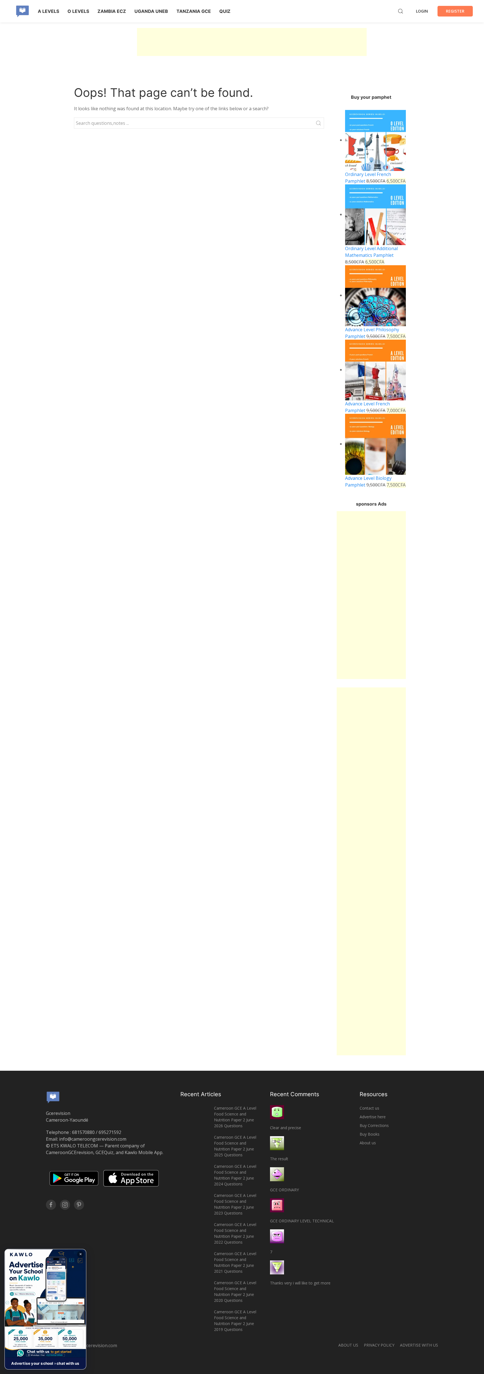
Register (455, 11)
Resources (373, 1094)
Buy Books (370, 1134)
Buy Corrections (374, 1125)
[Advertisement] (252, 42)
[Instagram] (65, 1205)
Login (422, 11)
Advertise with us (419, 1345)
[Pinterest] (79, 1205)
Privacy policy (379, 1345)
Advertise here (373, 1116)
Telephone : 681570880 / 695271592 (83, 1132)
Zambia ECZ (111, 11)
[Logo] (22, 11)
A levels (48, 11)
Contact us (369, 1108)
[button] (45, 1309)
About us (368, 1142)
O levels (78, 11)
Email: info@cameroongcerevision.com (86, 1139)
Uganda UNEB (151, 11)
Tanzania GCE (193, 11)
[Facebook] (51, 1205)
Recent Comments (294, 1094)
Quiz (225, 11)
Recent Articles (200, 1094)
